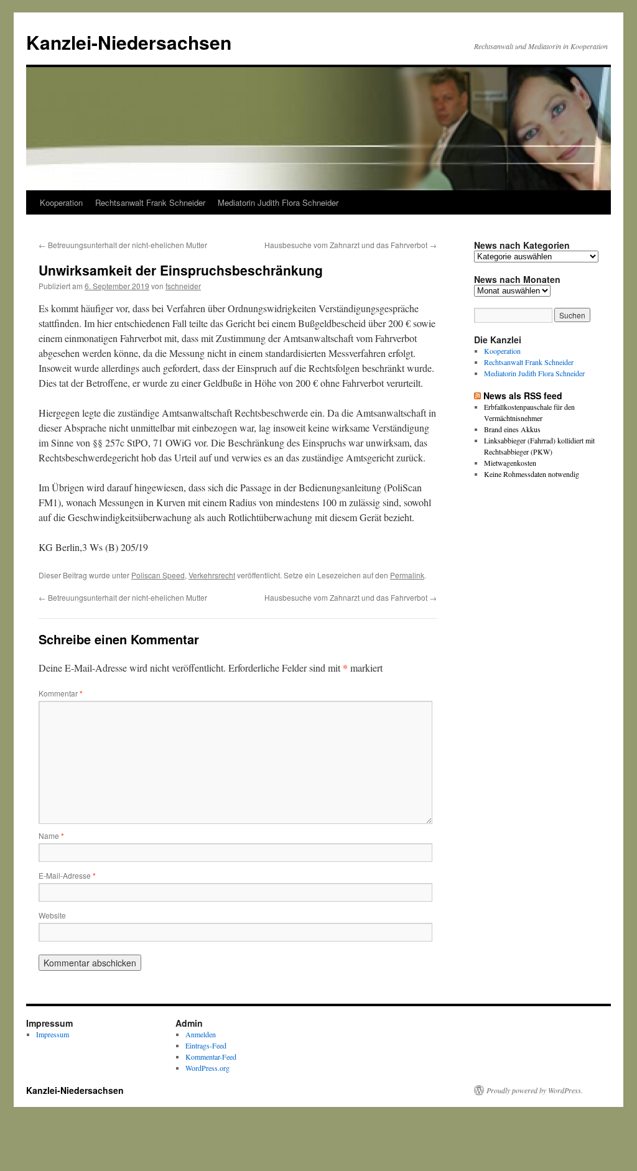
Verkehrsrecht (211, 575)
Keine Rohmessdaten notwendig (531, 474)
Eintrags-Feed (205, 1045)
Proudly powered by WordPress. (534, 1090)
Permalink (407, 575)
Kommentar (61, 693)
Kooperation (61, 202)
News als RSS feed (522, 395)
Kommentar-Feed (210, 1057)
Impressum (52, 1034)
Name (51, 835)
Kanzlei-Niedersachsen (128, 42)
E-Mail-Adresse (67, 875)
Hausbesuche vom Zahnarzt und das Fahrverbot (350, 244)
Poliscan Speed (158, 575)
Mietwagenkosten (510, 463)
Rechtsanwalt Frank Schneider (150, 202)
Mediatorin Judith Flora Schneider (278, 202)
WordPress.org (207, 1068)
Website (52, 915)
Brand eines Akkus (512, 429)
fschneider (183, 285)
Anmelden (200, 1034)
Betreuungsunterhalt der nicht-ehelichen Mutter (123, 244)
